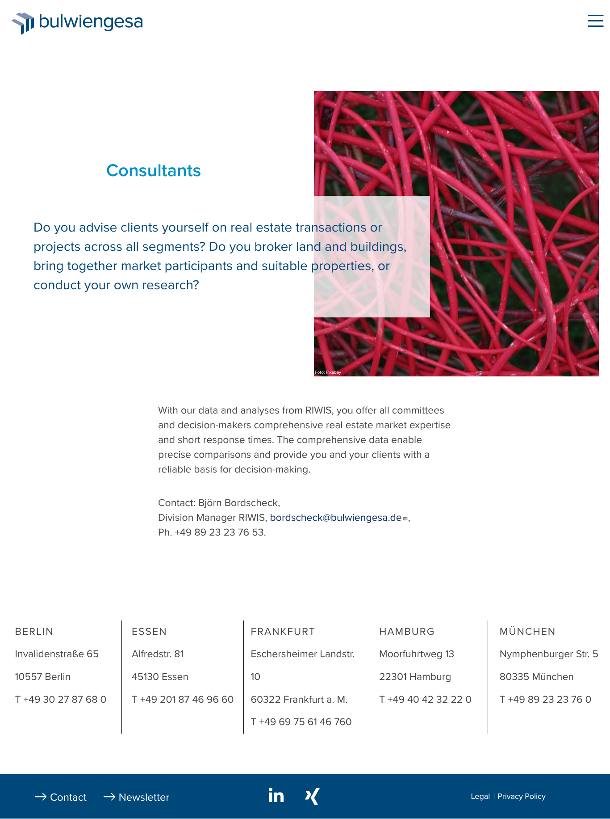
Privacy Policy (521, 797)
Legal (480, 797)
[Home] (22, 24)
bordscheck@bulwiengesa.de (336, 517)
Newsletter (144, 797)
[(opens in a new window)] (278, 795)
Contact (68, 797)
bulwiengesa (104, 23)
